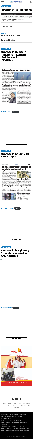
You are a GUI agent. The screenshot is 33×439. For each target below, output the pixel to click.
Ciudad (19, 403)
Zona (29, 405)
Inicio (4, 403)
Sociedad (13, 405)
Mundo (9, 403)
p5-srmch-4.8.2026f (7, 208)
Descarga (15, 111)
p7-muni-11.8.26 (6, 112)
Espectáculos (26, 403)
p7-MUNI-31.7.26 (6, 307)
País (18, 405)
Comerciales (17, 408)
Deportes (7, 405)
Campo (14, 403)
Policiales (23, 405)
